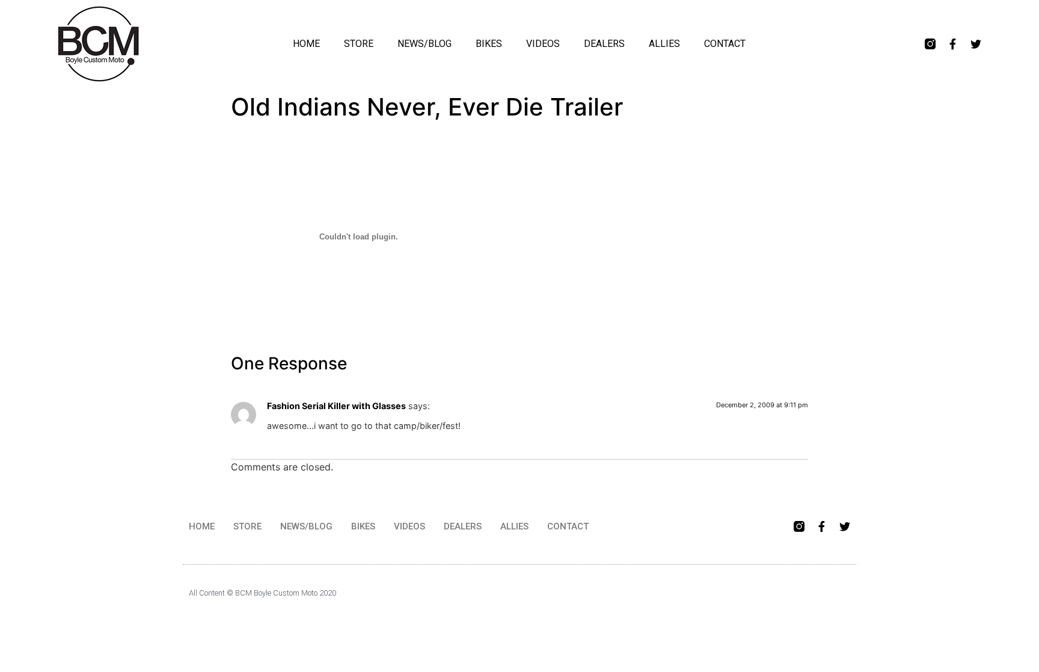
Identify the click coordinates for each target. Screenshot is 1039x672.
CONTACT (725, 43)
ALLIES (664, 43)
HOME (306, 43)
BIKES (489, 43)
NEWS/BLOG (424, 43)
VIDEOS (543, 43)
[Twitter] (975, 44)
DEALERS (604, 43)
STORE (358, 43)
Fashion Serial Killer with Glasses (336, 406)
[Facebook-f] (953, 44)
